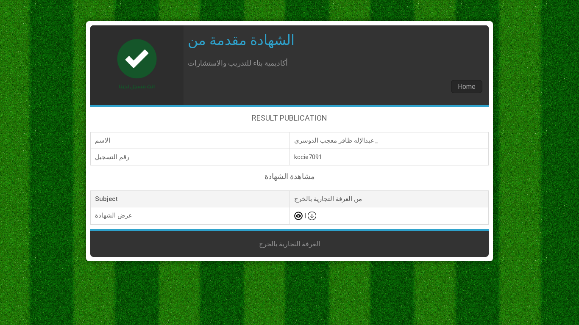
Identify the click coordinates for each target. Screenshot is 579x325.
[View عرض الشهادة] (298, 215)
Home (467, 87)
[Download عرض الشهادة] (312, 215)
